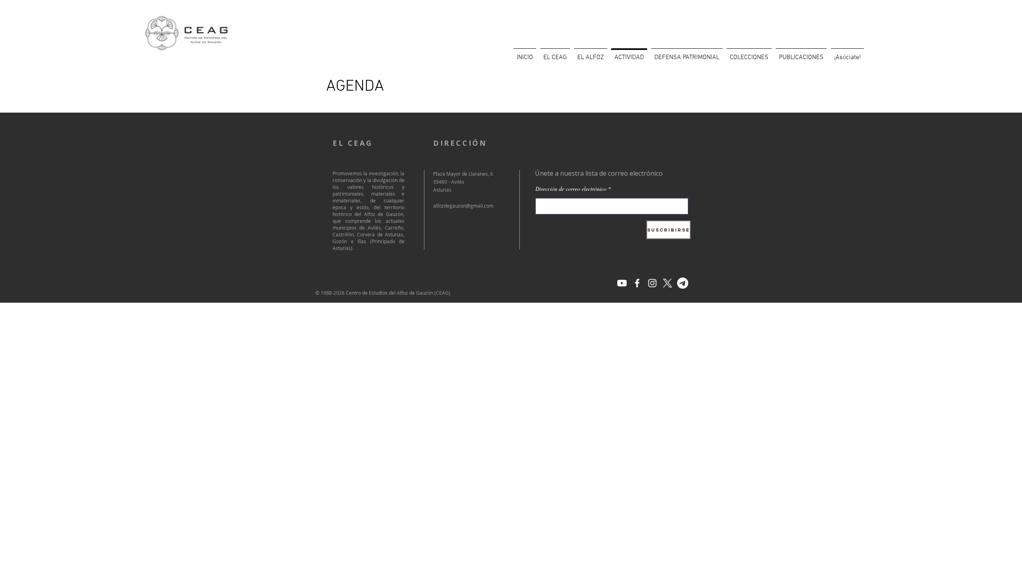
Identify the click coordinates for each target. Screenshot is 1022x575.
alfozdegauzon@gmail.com (463, 205)
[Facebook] (637, 283)
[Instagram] (652, 283)
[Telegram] (682, 283)
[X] (667, 283)
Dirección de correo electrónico (570, 189)
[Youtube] (622, 283)
